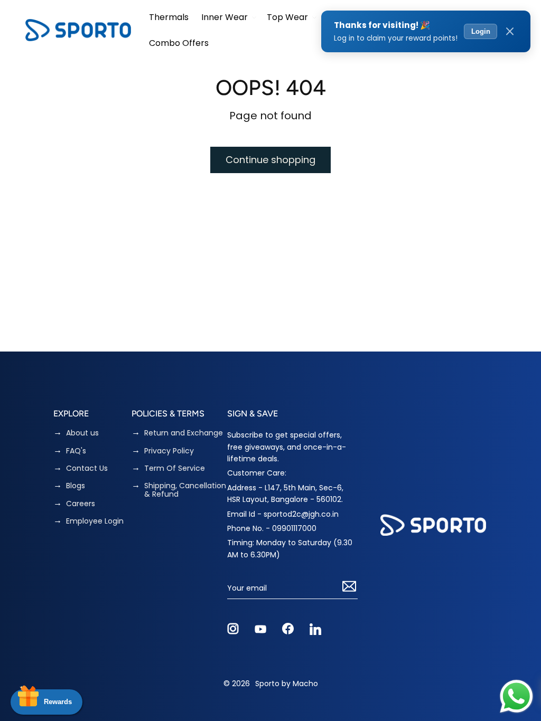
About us (82, 433)
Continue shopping (270, 159)
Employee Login (95, 521)
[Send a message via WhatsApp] (516, 696)
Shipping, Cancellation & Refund (185, 490)
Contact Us (87, 468)
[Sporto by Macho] (78, 30)
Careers (80, 504)
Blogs (75, 486)
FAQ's (76, 451)
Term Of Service (174, 468)
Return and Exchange (183, 433)
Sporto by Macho (286, 683)
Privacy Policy (169, 451)
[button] (227, 17)
